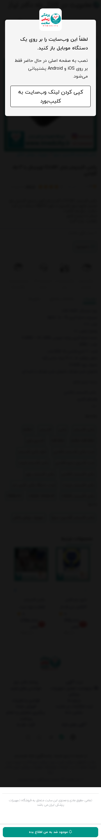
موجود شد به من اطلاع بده (49, 832)
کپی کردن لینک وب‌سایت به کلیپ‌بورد (50, 96)
